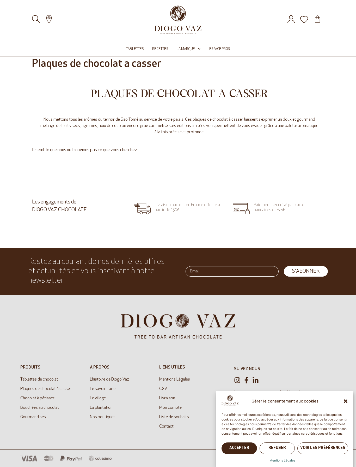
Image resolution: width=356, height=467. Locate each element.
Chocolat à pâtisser (37, 398)
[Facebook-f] (246, 380)
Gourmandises (33, 417)
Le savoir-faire (102, 389)
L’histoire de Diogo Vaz (109, 379)
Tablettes (135, 49)
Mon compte (170, 408)
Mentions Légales (282, 460)
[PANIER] (317, 19)
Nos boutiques (102, 417)
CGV (163, 389)
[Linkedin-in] (255, 380)
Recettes (160, 49)
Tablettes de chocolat (39, 379)
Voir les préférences (322, 448)
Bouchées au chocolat (39, 408)
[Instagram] (237, 380)
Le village (98, 398)
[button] (345, 401)
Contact (166, 426)
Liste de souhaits (174, 417)
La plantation (101, 408)
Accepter (239, 448)
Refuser (277, 448)
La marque (186, 49)
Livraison (167, 398)
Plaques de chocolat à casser (45, 389)
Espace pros (219, 49)
